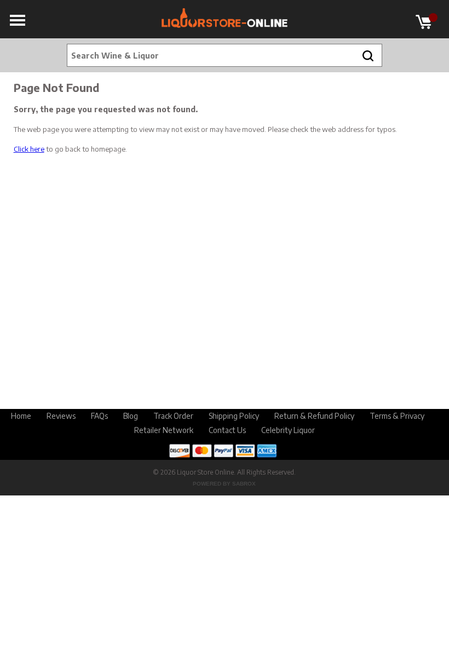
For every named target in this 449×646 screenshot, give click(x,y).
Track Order (173, 415)
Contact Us (227, 430)
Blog (130, 415)
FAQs (99, 415)
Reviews (61, 415)
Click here (29, 149)
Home (21, 415)
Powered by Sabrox (224, 484)
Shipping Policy (234, 415)
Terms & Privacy (397, 415)
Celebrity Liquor (288, 430)
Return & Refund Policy (314, 415)
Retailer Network (163, 430)
